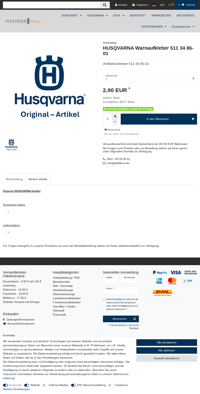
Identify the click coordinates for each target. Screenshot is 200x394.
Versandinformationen (20, 323)
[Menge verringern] (115, 122)
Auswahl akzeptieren (166, 358)
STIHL (117, 15)
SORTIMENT (70, 15)
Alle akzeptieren (167, 342)
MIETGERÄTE (185, 15)
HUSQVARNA (95, 15)
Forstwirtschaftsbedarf (66, 302)
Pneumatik (59, 314)
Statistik (35, 385)
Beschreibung (14, 179)
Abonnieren (119, 318)
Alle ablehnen (166, 350)
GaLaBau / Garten (64, 306)
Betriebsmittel (61, 281)
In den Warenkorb (158, 118)
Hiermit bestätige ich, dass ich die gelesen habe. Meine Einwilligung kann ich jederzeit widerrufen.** (122, 304)
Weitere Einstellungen (16, 389)
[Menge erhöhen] (115, 116)
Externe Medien (58, 385)
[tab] (14, 179)
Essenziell (15, 385)
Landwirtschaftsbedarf (66, 298)
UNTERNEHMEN (152, 26)
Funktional (121, 385)
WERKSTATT (138, 15)
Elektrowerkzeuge (64, 294)
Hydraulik (58, 310)
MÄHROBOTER (161, 15)
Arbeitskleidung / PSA (66, 277)
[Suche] (105, 5)
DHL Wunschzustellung (91, 385)
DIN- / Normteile (63, 285)
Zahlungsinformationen (20, 319)
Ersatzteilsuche (181, 26)
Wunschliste (113, 129)
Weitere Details (38, 179)
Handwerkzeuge (63, 290)
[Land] (154, 5)
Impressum (10, 374)
